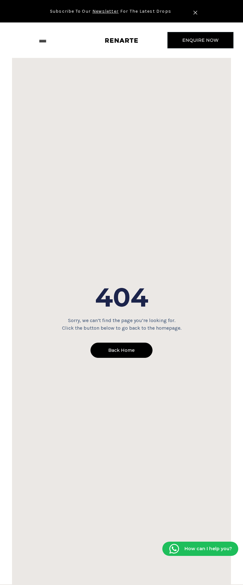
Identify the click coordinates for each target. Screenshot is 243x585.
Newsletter (105, 11)
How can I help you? (208, 548)
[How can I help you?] (174, 548)
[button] (42, 40)
